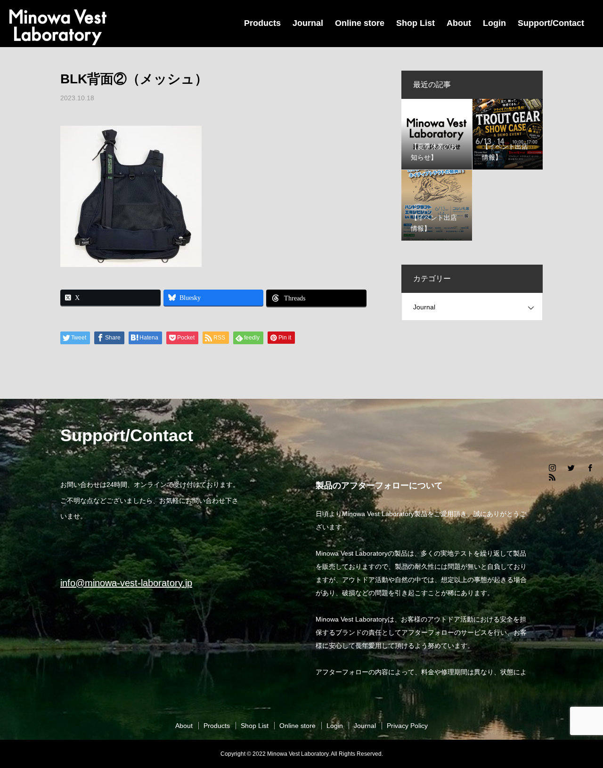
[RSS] (552, 477)
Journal (308, 23)
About (459, 23)
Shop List (415, 23)
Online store (359, 23)
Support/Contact (551, 23)
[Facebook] (590, 467)
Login (494, 23)
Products (262, 23)
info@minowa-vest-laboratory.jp (126, 583)
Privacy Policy (407, 725)
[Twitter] (571, 467)
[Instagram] (552, 467)
